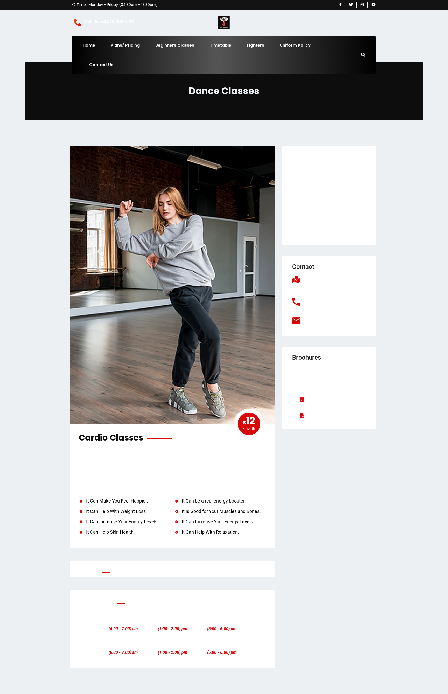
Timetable (220, 45)
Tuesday (172, 621)
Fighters (255, 45)
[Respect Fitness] (224, 22)
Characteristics (324, 415)
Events (307, 206)
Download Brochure (328, 399)
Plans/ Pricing (125, 45)
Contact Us (101, 65)
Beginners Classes (174, 45)
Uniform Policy (295, 45)
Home (89, 45)
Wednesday (221, 621)
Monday (123, 621)
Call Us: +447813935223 (109, 22)
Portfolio (309, 184)
